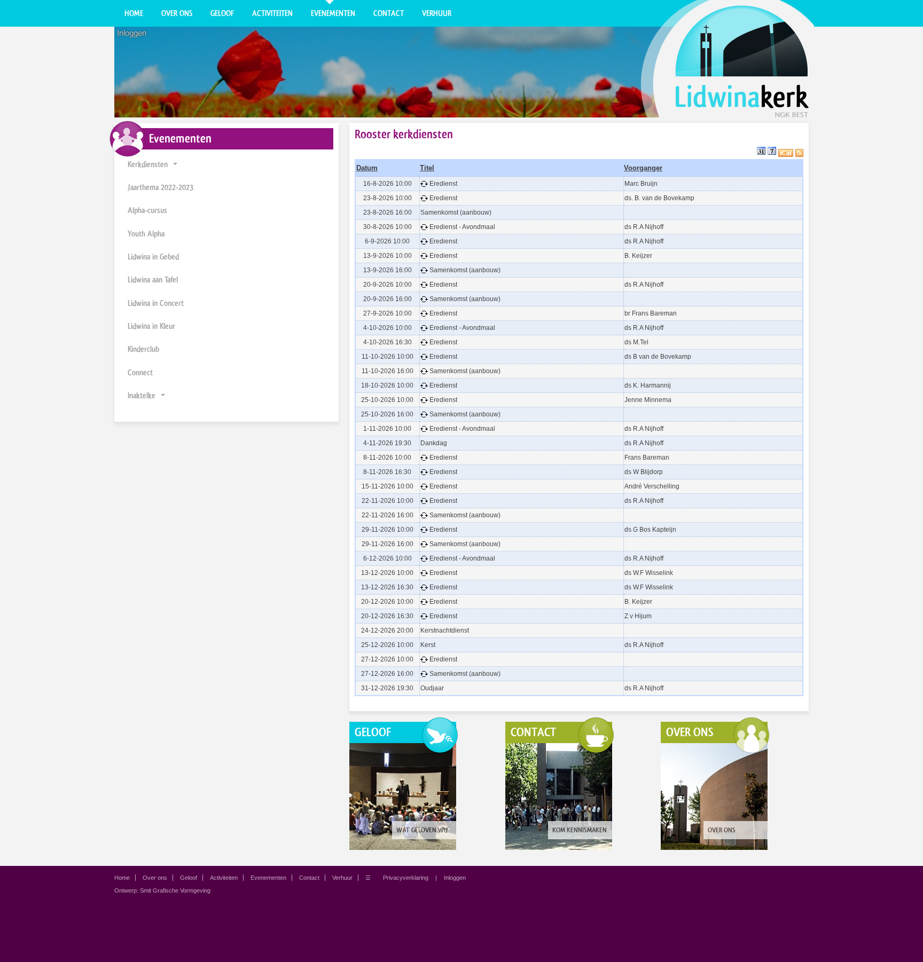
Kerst (427, 645)
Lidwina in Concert (156, 303)
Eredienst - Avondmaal (462, 227)
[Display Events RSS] (799, 152)
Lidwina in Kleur (151, 326)
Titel (427, 168)
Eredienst (443, 183)
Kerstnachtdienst (444, 630)
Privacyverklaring (405, 877)
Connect (140, 372)
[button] (175, 164)
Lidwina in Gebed (153, 256)
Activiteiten (272, 13)
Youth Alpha (146, 233)
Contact (388, 13)
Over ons (176, 13)
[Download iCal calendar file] (785, 152)
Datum (367, 168)
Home (133, 13)
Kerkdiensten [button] (148, 164)
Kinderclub (143, 349)
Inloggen (131, 33)
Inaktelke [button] (141, 395)
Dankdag (433, 443)
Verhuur (436, 13)
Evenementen (333, 13)
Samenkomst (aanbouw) (455, 212)
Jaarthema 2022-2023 (160, 187)
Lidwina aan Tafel (153, 279)
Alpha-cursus (147, 210)
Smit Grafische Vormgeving (175, 890)
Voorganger (643, 168)
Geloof (222, 13)
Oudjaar (432, 688)
